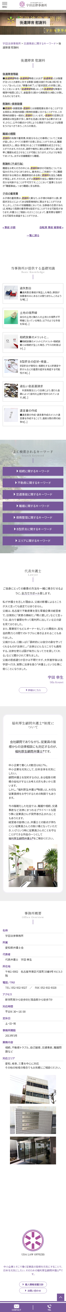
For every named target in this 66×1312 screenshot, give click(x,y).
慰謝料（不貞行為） (13, 164)
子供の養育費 (10, 193)
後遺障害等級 (10, 74)
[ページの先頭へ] (60, 1297)
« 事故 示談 (9, 227)
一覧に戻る (33, 235)
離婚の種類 (9, 134)
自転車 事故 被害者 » (51, 227)
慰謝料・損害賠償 (12, 104)
